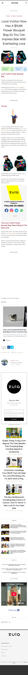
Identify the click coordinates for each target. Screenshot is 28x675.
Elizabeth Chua (6, 352)
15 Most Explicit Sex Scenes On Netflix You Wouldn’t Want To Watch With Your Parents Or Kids (17, 538)
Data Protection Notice (6, 646)
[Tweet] (12, 347)
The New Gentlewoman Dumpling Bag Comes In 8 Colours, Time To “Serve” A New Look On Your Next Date (14, 502)
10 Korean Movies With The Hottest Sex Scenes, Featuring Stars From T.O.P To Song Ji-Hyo (18, 532)
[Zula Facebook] (6, 210)
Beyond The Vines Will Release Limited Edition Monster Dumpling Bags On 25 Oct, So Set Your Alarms (18, 552)
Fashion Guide (12, 481)
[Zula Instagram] (11, 210)
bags (15, 352)
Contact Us (3, 655)
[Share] (8, 347)
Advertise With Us (5, 643)
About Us (3, 652)
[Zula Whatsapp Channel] (21, 210)
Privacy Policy (4, 649)
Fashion (8, 16)
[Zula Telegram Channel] (16, 210)
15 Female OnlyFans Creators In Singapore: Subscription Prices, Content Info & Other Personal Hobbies (17, 545)
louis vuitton (20, 352)
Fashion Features (17, 16)
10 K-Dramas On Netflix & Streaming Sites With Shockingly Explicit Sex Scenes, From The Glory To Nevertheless (18, 526)
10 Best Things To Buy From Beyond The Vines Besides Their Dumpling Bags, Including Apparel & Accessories (14, 446)
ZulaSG (15, 216)
